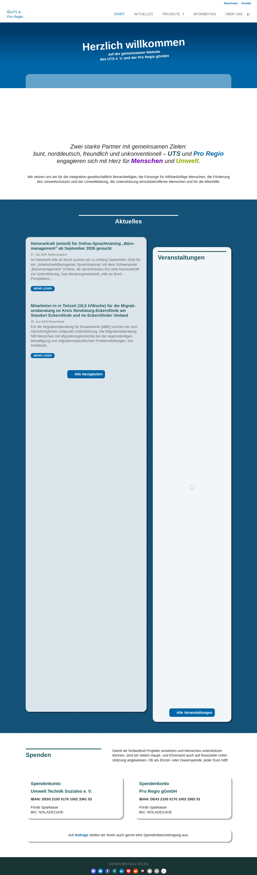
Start (117, 14)
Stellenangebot (57, 254)
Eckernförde (56, 321)
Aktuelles (141, 14)
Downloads (231, 3)
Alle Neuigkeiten (88, 374)
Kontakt (246, 3)
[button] (93, 871)
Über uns (232, 14)
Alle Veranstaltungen (194, 713)
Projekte (169, 14)
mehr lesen (43, 288)
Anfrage (81, 835)
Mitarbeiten (203, 14)
